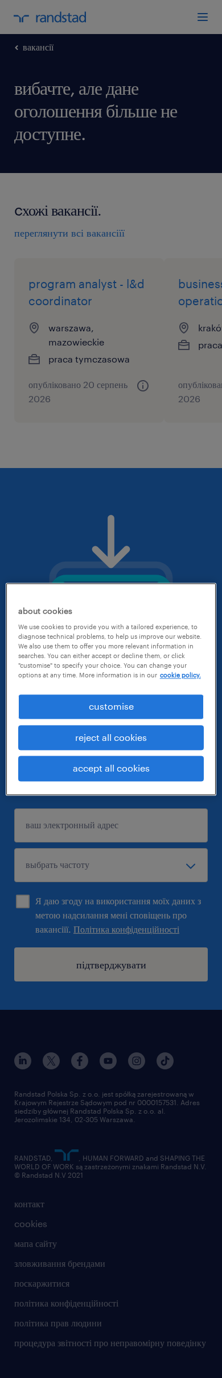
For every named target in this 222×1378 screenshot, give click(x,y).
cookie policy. (180, 675)
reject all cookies (111, 737)
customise (111, 706)
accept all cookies (111, 768)
